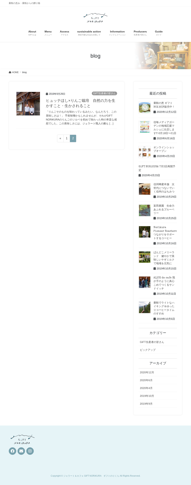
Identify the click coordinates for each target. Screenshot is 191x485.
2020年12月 (147, 372)
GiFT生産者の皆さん (104, 93)
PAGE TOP (183, 467)
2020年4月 (146, 388)
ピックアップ (148, 349)
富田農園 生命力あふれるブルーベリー (164, 210)
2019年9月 (146, 403)
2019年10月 (147, 395)
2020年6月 (146, 380)
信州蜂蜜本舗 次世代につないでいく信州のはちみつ (164, 188)
